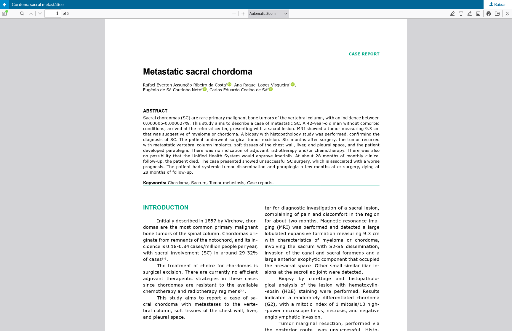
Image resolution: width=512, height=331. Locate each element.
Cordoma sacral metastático (38, 4)
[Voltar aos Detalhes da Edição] (4, 4)
